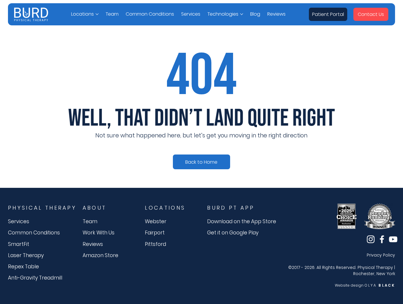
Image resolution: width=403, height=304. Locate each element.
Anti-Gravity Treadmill (35, 277)
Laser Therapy (26, 255)
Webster (155, 221)
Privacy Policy (381, 255)
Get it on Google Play (232, 232)
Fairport (155, 232)
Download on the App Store (241, 221)
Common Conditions (34, 232)
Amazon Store (100, 255)
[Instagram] (371, 239)
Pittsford (155, 244)
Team (90, 221)
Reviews (93, 244)
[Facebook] (382, 239)
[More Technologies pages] (241, 14)
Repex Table (23, 266)
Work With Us (98, 232)
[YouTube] (393, 239)
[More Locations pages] (97, 14)
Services (18, 221)
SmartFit (18, 244)
